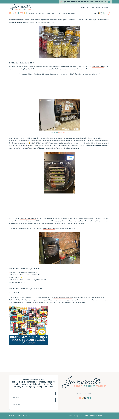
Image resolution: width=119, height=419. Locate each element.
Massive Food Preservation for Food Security (25, 275)
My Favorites (40, 13)
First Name (15, 390)
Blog (93, 7)
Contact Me (105, 7)
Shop (48, 13)
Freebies (31, 13)
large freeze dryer (49, 228)
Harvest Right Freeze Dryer (88, 74)
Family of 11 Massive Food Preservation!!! (23, 272)
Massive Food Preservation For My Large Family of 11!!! (28, 280)
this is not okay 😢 (16, 277)
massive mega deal (78, 302)
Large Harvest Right (33, 223)
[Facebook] (98, 13)
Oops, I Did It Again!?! (17, 282)
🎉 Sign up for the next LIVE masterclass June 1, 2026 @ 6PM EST (83, 2)
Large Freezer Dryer (63, 132)
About (88, 7)
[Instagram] (101, 13)
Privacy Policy (78, 416)
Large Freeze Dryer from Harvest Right (52, 19)
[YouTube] (95, 13)
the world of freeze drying (28, 218)
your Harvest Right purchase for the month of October (26, 148)
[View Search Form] (108, 13)
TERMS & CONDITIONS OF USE (93, 416)
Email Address (15, 397)
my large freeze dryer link (58, 148)
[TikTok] (104, 13)
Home (83, 7)
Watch (98, 7)
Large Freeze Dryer (98, 66)
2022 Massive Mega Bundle (63, 297)
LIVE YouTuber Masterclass (67, 13)
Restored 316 (27, 416)
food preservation (64, 143)
